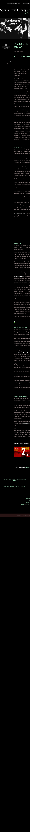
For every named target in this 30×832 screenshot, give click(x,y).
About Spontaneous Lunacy (13, 3)
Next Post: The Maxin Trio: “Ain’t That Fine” (14, 486)
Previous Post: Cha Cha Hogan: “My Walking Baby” (14, 480)
